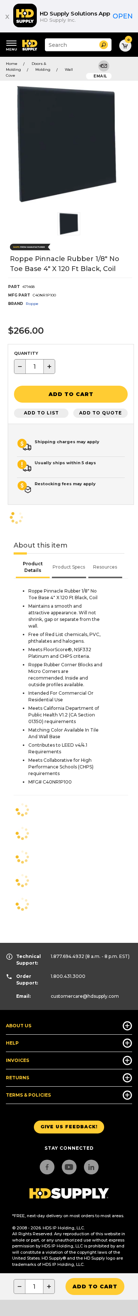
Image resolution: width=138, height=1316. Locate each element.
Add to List (41, 413)
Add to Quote (100, 413)
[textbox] (34, 367)
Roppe (32, 303)
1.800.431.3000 (68, 976)
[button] (104, 44)
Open (123, 16)
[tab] (33, 568)
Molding (42, 69)
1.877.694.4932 (67, 956)
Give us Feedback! (69, 1126)
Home (11, 63)
